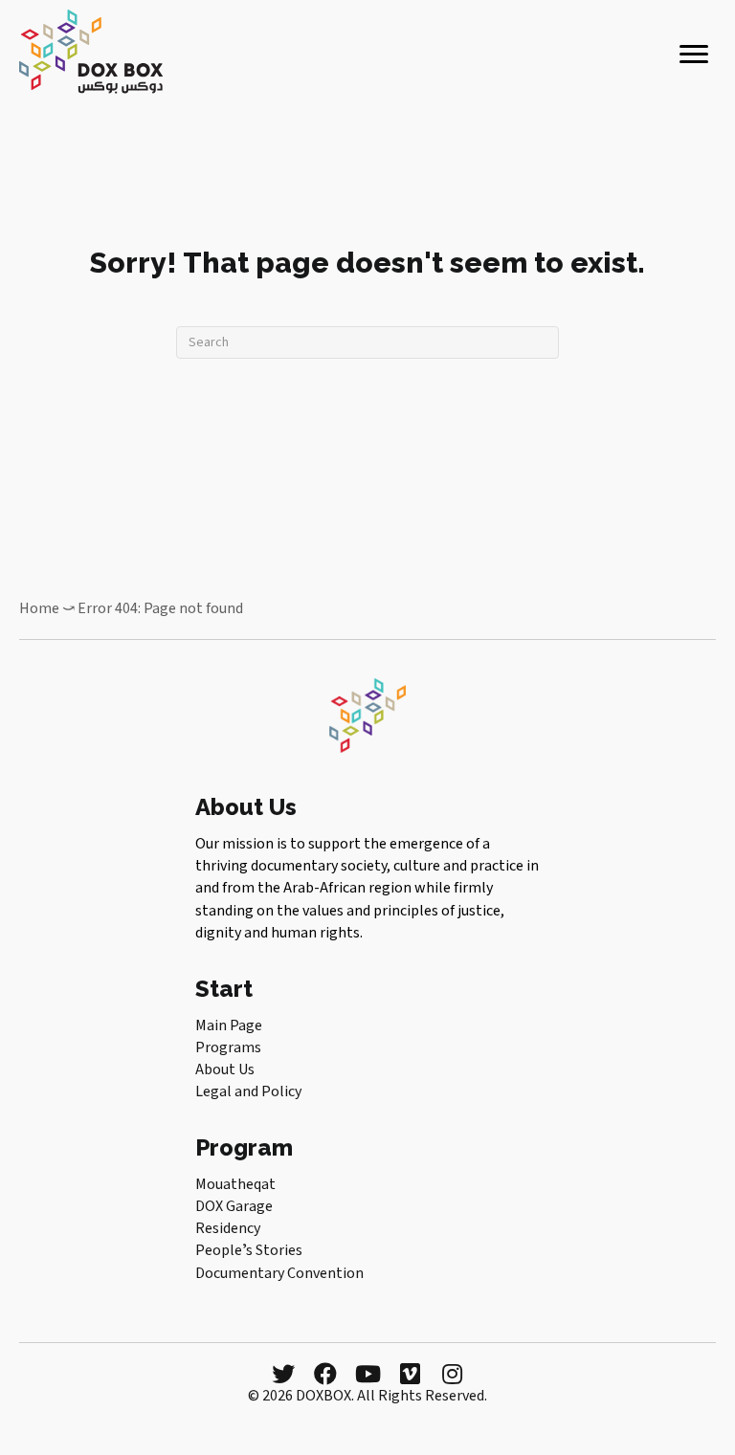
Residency (227, 1228)
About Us (225, 1069)
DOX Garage (234, 1206)
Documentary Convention (279, 1273)
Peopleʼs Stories (248, 1250)
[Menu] (694, 54)
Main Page (228, 1025)
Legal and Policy (248, 1091)
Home (39, 608)
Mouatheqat (235, 1184)
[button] (283, 1373)
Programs (228, 1047)
